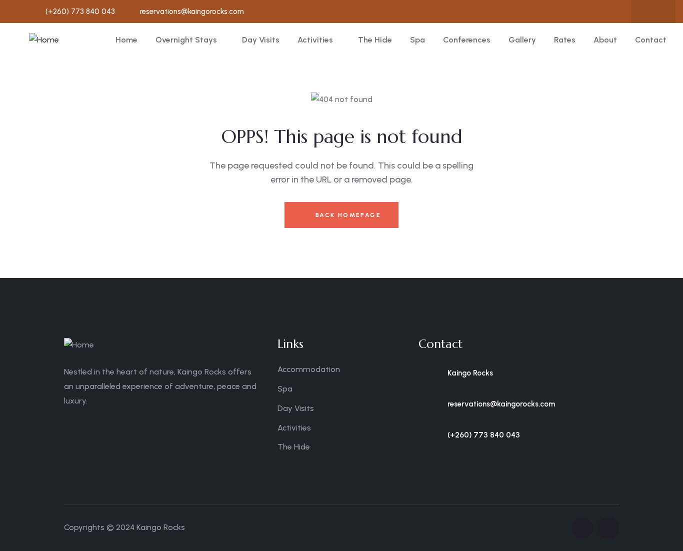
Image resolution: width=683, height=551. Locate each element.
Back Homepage (346, 215)
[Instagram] (664, 11)
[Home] (44, 40)
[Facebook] (645, 11)
